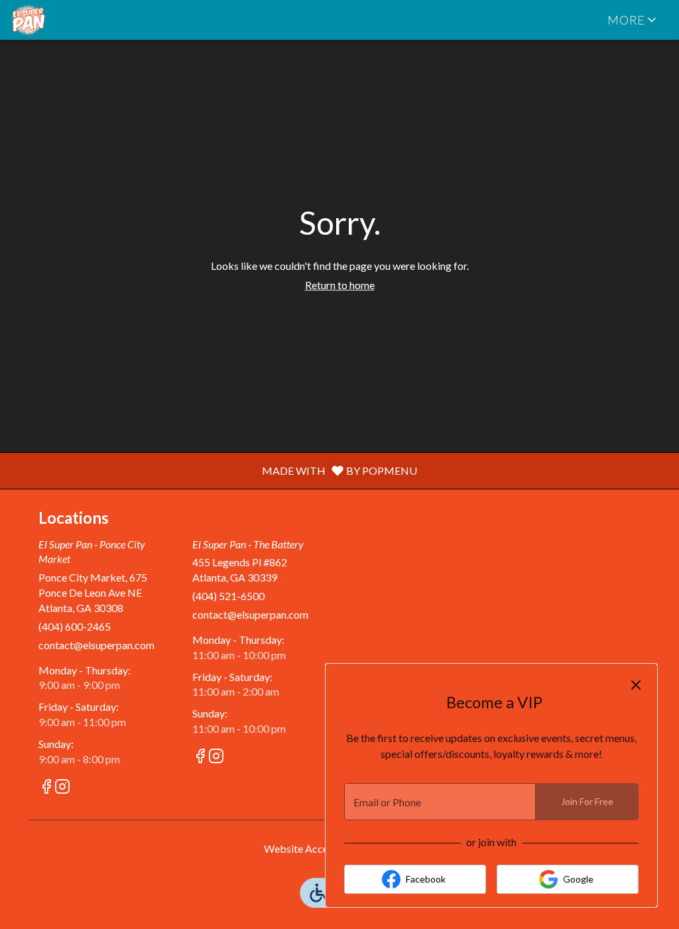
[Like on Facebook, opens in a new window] (46, 788)
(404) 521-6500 (228, 595)
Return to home (340, 285)
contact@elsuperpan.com (96, 645)
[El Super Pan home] (70, 19)
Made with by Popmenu (213, 470)
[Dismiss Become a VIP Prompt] (636, 685)
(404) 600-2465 (74, 626)
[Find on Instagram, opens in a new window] (62, 788)
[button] (633, 20)
